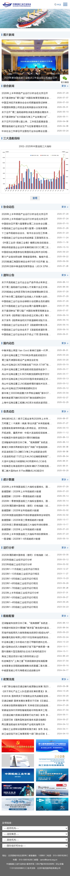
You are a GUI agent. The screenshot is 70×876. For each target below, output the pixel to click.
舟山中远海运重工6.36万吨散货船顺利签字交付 (25, 374)
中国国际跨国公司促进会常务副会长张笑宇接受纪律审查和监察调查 (27, 107)
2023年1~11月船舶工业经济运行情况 (20, 569)
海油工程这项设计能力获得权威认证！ (21, 656)
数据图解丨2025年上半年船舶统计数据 (21, 529)
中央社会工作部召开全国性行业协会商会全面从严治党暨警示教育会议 (27, 131)
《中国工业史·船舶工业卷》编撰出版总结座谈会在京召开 (27, 242)
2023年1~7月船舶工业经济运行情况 (20, 588)
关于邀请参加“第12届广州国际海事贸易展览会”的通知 (27, 98)
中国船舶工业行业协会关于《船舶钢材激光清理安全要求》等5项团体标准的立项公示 (27, 325)
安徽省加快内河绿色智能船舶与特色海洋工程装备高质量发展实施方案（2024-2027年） (27, 710)
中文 (59, 4)
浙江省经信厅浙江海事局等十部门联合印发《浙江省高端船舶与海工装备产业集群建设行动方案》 (27, 733)
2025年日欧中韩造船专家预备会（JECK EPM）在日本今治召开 (27, 266)
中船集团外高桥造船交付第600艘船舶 (21, 437)
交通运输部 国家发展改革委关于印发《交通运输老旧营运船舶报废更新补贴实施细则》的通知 (27, 700)
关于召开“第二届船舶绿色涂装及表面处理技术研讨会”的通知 (27, 112)
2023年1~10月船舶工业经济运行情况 (20, 573)
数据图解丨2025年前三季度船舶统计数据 (22, 520)
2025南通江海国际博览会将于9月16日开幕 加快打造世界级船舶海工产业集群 (27, 261)
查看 (35, 198)
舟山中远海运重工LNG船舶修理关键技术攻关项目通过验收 (27, 383)
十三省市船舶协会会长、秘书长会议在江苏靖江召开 (27, 233)
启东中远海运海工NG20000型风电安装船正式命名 (27, 379)
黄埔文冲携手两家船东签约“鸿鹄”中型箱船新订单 (27, 447)
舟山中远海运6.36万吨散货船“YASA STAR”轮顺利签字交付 (27, 364)
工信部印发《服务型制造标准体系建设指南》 (24, 719)
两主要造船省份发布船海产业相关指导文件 (23, 724)
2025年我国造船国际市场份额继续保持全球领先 (26, 515)
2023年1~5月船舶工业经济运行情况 (20, 597)
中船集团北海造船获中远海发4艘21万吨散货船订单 (27, 466)
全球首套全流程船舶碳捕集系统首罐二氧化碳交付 (27, 665)
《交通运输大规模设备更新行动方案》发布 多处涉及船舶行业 (27, 715)
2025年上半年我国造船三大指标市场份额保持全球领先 (27, 534)
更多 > (65, 86)
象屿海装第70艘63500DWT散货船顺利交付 (24, 397)
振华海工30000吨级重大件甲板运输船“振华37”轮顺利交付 (27, 393)
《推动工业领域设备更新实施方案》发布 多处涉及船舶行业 (27, 729)
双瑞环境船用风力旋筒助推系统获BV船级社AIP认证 (27, 632)
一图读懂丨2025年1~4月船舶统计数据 (21, 538)
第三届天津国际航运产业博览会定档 (20, 360)
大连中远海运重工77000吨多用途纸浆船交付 (24, 355)
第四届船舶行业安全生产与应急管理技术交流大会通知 (27, 126)
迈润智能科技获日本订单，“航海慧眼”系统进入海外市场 (27, 442)
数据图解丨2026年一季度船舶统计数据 (21, 496)
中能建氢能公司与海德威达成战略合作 (21, 670)
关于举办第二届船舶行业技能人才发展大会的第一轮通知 (27, 296)
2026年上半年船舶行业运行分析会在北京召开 (25, 219)
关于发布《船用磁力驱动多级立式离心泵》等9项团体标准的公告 (27, 315)
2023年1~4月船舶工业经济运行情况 (20, 602)
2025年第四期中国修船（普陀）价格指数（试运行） (27, 505)
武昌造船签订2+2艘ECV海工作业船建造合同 (24, 451)
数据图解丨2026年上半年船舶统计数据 (21, 491)
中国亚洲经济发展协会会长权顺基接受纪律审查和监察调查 (27, 102)
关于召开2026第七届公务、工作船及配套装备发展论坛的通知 (27, 121)
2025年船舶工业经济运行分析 (17, 559)
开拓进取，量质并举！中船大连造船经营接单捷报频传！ (27, 432)
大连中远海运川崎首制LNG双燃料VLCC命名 (24, 461)
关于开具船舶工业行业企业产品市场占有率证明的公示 (27, 282)
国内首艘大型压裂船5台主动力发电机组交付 (24, 651)
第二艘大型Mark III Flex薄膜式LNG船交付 (23, 470)
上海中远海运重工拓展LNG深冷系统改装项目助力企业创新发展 (27, 402)
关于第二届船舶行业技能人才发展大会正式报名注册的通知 (27, 287)
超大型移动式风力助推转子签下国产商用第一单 (25, 646)
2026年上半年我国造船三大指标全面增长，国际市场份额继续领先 (27, 486)
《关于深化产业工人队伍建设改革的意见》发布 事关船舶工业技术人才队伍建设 (27, 691)
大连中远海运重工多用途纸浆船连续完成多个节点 (27, 369)
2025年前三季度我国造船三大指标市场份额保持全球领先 (27, 524)
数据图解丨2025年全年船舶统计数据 (20, 510)
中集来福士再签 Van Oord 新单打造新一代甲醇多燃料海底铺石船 (27, 350)
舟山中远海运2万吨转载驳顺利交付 (19, 388)
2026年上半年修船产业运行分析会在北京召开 (25, 93)
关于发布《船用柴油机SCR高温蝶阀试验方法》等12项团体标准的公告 (27, 320)
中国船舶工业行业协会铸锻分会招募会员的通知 (25, 301)
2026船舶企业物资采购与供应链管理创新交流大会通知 (27, 291)
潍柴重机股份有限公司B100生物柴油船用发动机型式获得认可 (27, 637)
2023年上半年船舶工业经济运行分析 (20, 592)
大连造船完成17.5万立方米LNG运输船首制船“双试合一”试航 (27, 456)
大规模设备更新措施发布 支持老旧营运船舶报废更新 (27, 705)
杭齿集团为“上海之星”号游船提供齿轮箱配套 (25, 661)
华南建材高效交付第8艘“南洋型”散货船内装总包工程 (27, 627)
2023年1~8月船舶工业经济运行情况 (20, 583)
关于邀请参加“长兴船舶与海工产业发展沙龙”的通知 (27, 116)
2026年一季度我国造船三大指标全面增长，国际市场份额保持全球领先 (27, 501)
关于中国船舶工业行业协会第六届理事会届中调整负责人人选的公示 (27, 306)
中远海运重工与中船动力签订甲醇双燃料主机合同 (27, 642)
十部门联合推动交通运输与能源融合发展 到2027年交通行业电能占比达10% (27, 686)
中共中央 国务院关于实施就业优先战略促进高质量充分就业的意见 (27, 696)
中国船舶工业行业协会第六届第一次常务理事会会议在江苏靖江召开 (27, 228)
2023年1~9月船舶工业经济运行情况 (20, 578)
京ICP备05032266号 (45, 864)
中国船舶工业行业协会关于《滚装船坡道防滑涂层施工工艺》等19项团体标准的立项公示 (27, 329)
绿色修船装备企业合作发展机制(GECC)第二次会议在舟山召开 (27, 247)
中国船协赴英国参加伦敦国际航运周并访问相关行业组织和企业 (27, 252)
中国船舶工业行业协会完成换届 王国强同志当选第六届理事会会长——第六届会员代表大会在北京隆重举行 (27, 237)
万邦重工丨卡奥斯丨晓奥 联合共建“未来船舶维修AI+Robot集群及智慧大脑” (27, 423)
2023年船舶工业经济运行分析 (17, 564)
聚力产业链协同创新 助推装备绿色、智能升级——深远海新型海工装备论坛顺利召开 (27, 256)
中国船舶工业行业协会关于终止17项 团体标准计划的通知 (27, 334)
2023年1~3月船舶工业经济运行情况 (20, 607)
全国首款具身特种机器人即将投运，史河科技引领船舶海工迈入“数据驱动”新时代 (27, 428)
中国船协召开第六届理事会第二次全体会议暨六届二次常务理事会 (27, 223)
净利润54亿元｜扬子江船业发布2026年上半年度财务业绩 (27, 418)
